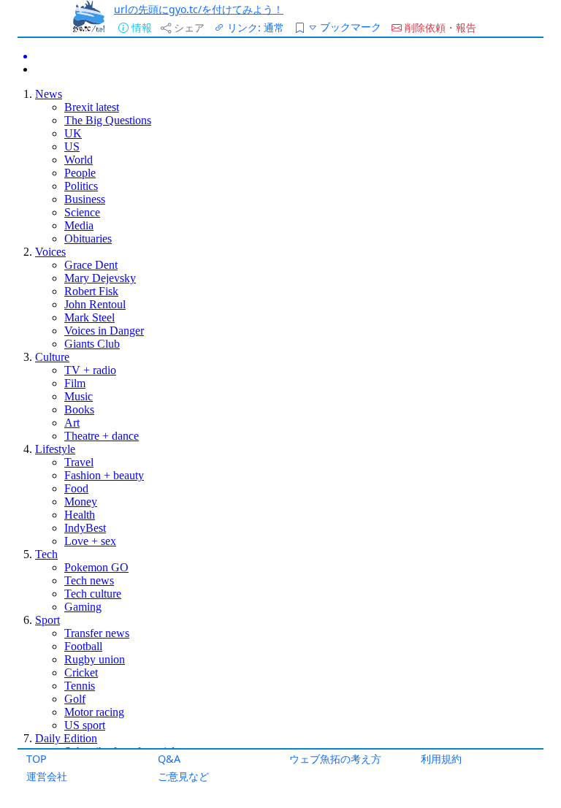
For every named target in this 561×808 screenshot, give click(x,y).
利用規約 (441, 759)
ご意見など (183, 776)
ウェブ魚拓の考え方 (335, 759)
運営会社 (46, 776)
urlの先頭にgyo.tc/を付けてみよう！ (198, 9)
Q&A (169, 759)
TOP (36, 759)
